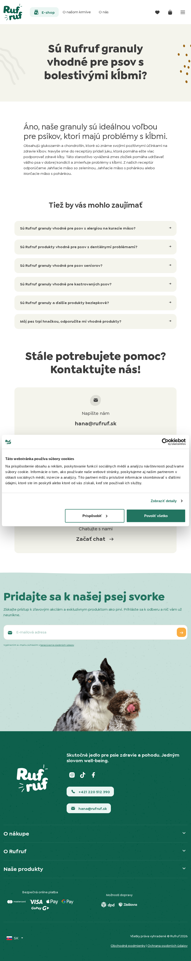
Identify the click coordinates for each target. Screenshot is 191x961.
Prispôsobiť (92, 516)
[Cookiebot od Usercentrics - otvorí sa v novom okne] (165, 441)
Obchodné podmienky (128, 946)
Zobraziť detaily (164, 501)
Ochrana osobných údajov (167, 946)
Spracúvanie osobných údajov (57, 644)
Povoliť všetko (156, 516)
